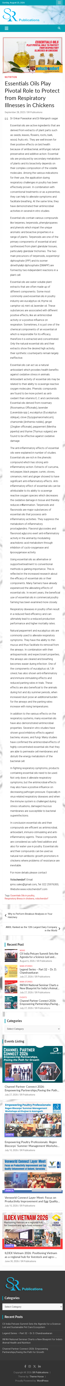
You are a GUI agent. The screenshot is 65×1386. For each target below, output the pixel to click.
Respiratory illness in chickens (19, 898)
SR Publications (34, 112)
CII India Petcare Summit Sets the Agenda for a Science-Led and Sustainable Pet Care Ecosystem (39, 957)
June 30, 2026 (12, 1261)
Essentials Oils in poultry (22, 895)
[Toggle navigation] (6, 28)
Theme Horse (37, 1376)
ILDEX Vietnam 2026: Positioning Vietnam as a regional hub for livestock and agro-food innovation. (31, 1257)
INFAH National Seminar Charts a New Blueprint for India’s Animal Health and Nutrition (39, 988)
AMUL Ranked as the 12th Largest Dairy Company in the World (31, 929)
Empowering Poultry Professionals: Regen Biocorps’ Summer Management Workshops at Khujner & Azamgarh (32, 1146)
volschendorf (41, 898)
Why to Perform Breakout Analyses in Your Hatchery (30, 915)
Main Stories (26, 966)
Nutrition (11, 77)
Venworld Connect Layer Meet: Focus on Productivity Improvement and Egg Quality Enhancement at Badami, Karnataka (31, 1201)
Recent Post (15, 944)
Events (23, 997)
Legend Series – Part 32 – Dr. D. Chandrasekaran (27, 1333)
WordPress (42, 1380)
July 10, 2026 (11, 1150)
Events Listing (14, 1041)
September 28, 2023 (15, 112)
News (22, 950)
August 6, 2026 (27, 961)
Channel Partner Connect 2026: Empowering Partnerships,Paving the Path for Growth (39, 1004)
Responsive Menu (59, 2)
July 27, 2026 (26, 976)
